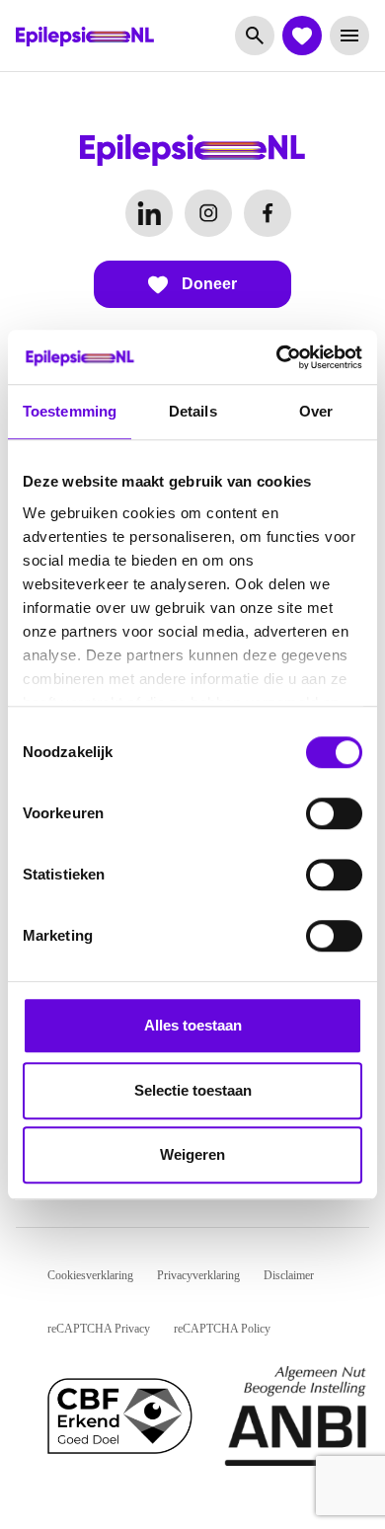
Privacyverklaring (198, 1275)
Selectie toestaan (193, 1090)
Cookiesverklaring (90, 1275)
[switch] (334, 813)
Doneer (207, 283)
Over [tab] (316, 411)
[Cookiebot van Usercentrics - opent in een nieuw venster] (277, 357)
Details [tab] (193, 411)
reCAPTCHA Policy (222, 1329)
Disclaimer (289, 1275)
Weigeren (192, 1154)
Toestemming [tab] (69, 411)
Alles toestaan (193, 1025)
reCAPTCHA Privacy (98, 1329)
